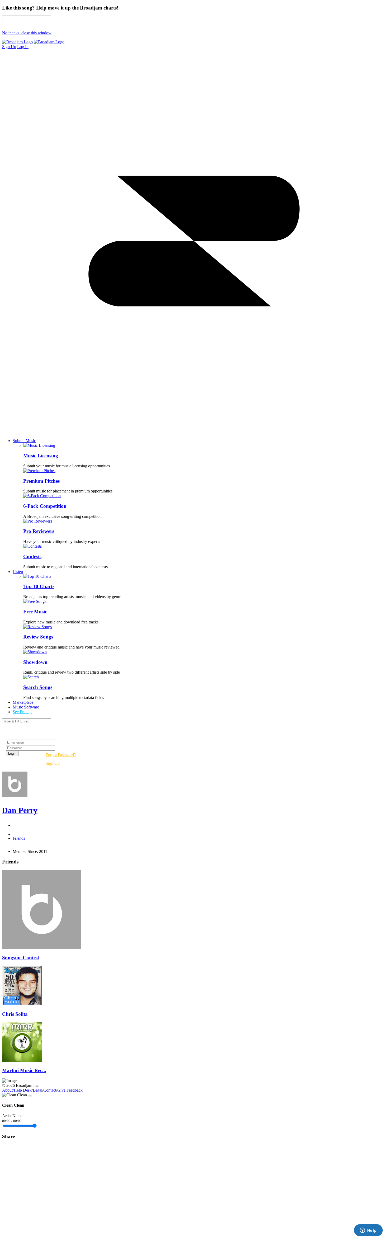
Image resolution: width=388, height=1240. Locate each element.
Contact (49, 1090)
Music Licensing (40, 455)
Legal (37, 1090)
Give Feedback (70, 1090)
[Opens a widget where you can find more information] (368, 1230)
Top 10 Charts (38, 586)
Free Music (35, 611)
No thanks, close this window (26, 33)
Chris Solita (15, 1014)
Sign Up (53, 763)
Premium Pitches (41, 481)
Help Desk (23, 1090)
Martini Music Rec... (24, 1070)
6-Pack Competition (45, 506)
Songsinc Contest (20, 957)
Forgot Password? (61, 755)
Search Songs (37, 687)
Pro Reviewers (38, 531)
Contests (32, 556)
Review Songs (38, 637)
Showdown (35, 662)
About (7, 1090)
